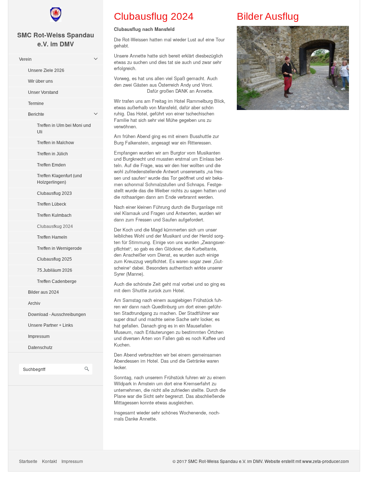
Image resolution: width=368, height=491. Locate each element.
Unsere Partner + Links (50, 325)
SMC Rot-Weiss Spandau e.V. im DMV (55, 39)
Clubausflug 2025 (54, 259)
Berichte (36, 114)
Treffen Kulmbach (54, 215)
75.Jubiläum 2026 (54, 270)
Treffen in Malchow (55, 142)
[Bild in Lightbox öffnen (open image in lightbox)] (293, 68)
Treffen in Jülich (52, 153)
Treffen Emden (51, 164)
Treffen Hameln (52, 237)
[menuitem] (57, 203)
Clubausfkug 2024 (55, 226)
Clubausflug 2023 (54, 193)
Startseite (28, 461)
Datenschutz (40, 347)
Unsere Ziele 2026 (46, 70)
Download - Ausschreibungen (57, 314)
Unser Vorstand (43, 92)
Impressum (39, 336)
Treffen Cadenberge (57, 281)
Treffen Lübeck (51, 204)
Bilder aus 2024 (43, 292)
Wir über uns (40, 81)
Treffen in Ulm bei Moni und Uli (64, 128)
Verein (25, 59)
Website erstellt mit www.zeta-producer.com (306, 461)
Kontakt (49, 461)
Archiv (34, 303)
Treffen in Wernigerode (59, 248)
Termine (36, 103)
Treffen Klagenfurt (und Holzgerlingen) (59, 178)
